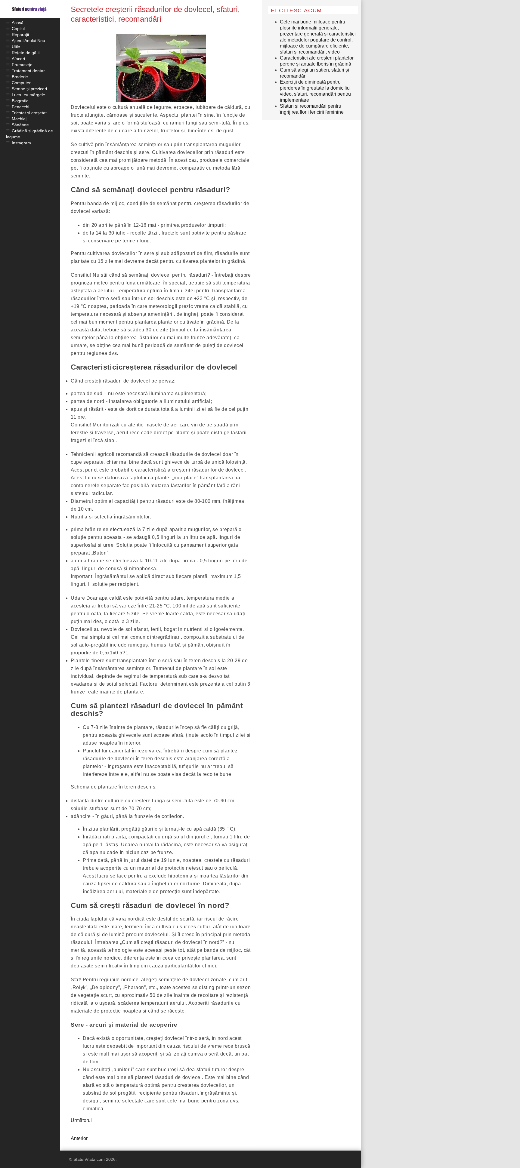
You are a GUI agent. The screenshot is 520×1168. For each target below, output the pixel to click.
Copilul (18, 28)
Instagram (21, 142)
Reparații (20, 34)
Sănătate (20, 124)
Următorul (81, 1120)
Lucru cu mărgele (28, 94)
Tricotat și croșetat (29, 112)
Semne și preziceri (29, 88)
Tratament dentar (28, 70)
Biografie (20, 100)
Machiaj (19, 118)
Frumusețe (22, 64)
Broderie (20, 76)
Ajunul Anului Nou (28, 40)
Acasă (17, 22)
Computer (21, 82)
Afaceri (18, 58)
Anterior (79, 1138)
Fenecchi (20, 106)
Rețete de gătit (26, 52)
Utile (16, 46)
